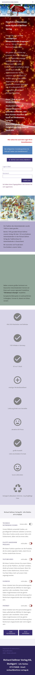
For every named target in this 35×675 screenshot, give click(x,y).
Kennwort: (6, 173)
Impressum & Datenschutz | (11, 648)
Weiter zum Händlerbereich (21, 160)
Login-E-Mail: (7, 166)
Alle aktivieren (25, 632)
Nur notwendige (10, 632)
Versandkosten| (8, 651)
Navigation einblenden (10, 2)
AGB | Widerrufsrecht (9, 653)
